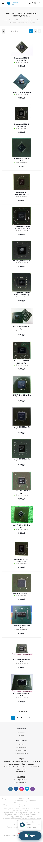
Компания (21, 729)
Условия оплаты (21, 747)
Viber (32, 789)
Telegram (27, 789)
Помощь (21, 745)
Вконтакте (10, 789)
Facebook (16, 789)
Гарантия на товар (21, 753)
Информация (21, 741)
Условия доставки (21, 750)
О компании (21, 733)
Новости (21, 735)
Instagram (21, 789)
